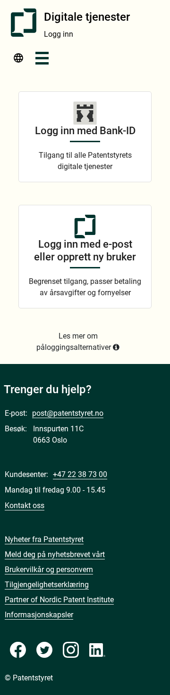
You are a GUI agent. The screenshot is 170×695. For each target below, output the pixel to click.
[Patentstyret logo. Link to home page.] (23, 22)
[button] (18, 61)
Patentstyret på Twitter (44, 649)
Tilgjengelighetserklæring (47, 584)
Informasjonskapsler (39, 614)
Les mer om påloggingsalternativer (73, 341)
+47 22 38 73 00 (80, 474)
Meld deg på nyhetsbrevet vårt (55, 554)
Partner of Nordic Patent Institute (59, 599)
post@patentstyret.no (67, 413)
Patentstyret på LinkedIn (97, 649)
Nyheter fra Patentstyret (44, 539)
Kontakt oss (24, 505)
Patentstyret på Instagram (71, 649)
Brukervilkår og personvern (49, 569)
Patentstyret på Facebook (18, 649)
